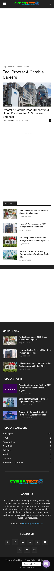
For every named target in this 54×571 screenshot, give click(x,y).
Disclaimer (42, 560)
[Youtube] (34, 550)
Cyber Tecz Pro (8, 120)
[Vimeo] (27, 550)
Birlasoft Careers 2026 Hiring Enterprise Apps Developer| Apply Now (34, 254)
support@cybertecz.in (32, 523)
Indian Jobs (7, 105)
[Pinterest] (37, 542)
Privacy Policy (30, 560)
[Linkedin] (22, 542)
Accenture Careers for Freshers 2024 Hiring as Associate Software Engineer (35, 388)
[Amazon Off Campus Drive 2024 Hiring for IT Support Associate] (10, 415)
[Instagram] (15, 542)
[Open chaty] (46, 564)
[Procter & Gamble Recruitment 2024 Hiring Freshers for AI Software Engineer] (27, 94)
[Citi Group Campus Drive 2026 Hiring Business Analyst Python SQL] (10, 241)
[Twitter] (19, 550)
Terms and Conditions (14, 560)
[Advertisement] (27, 36)
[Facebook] (7, 542)
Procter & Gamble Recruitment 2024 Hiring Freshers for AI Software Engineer (26, 113)
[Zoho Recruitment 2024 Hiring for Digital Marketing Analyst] (10, 402)
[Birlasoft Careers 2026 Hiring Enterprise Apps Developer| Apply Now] (10, 255)
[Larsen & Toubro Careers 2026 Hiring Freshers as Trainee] (10, 228)
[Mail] (30, 542)
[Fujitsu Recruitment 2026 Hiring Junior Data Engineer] (10, 214)
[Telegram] (45, 542)
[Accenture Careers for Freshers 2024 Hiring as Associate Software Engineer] (10, 388)
